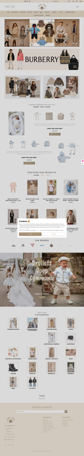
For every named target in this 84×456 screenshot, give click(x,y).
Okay (30, 234)
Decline (54, 234)
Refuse (38, 230)
